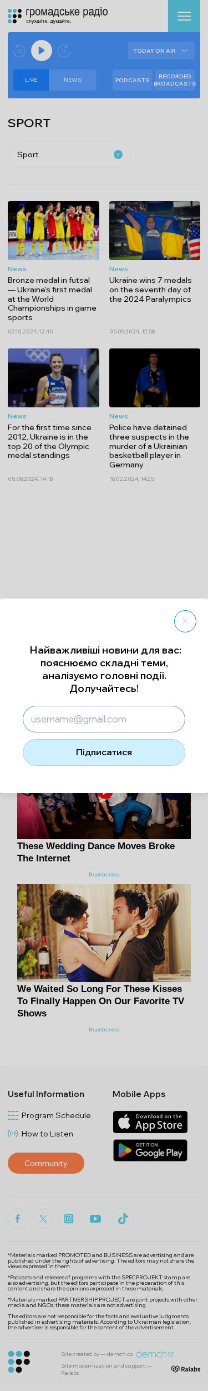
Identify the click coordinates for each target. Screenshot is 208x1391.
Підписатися (104, 751)
